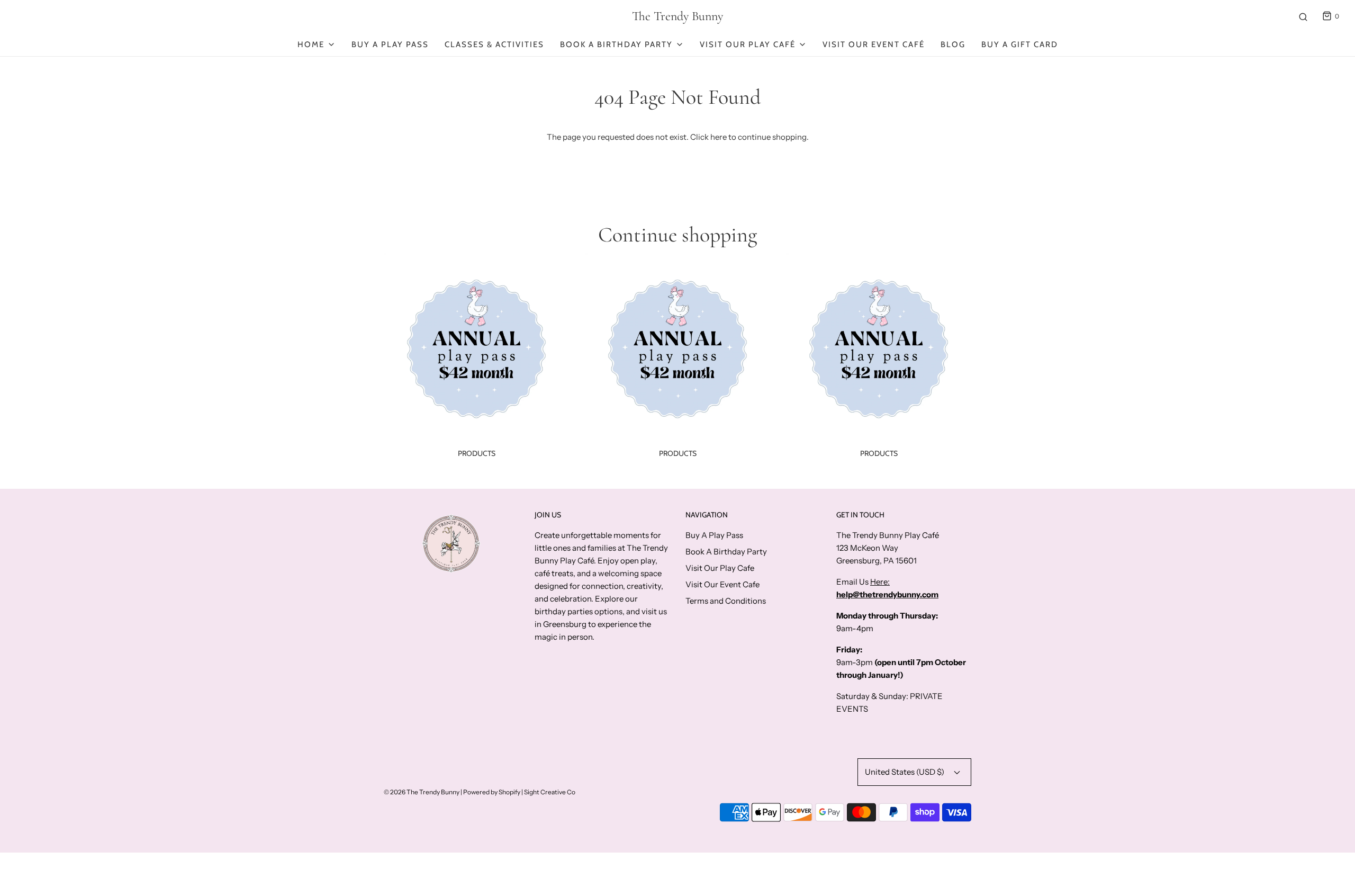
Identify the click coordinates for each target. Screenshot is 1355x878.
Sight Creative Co (549, 792)
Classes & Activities (494, 44)
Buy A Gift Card (1019, 44)
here (718, 137)
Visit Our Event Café (874, 44)
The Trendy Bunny (677, 16)
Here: (880, 582)
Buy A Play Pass (390, 44)
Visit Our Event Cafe (722, 584)
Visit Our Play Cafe (719, 568)
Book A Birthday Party (726, 551)
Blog (953, 44)
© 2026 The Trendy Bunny (421, 792)
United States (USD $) (905, 772)
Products (476, 453)
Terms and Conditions (725, 601)
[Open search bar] (1303, 16)
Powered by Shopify (491, 792)
